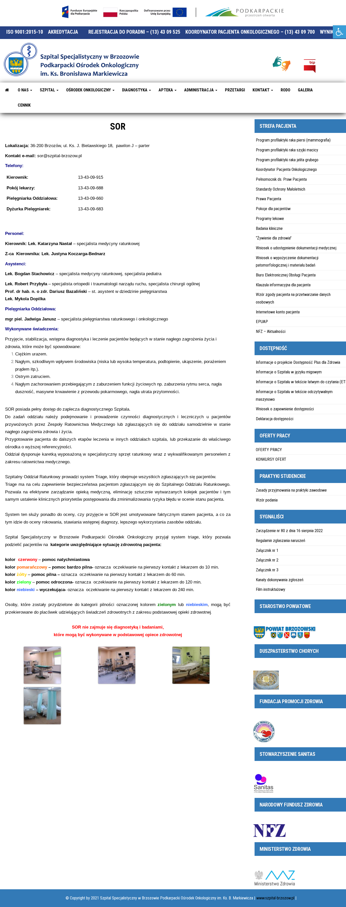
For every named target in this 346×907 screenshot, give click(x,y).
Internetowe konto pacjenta (278, 312)
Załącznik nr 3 (267, 570)
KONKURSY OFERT (271, 459)
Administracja (199, 90)
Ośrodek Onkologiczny (89, 90)
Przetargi (235, 90)
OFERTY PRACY (269, 449)
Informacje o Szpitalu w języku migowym (289, 372)
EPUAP (262, 321)
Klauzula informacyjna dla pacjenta (283, 285)
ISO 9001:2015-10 (24, 32)
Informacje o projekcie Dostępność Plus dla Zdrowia (298, 362)
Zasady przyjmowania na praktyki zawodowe (291, 490)
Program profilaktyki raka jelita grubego (287, 159)
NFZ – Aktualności (270, 331)
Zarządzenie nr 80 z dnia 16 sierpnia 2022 (289, 530)
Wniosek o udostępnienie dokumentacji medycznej (296, 248)
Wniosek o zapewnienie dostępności (285, 409)
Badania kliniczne (269, 228)
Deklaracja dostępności (274, 418)
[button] (339, 31)
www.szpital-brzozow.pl (275, 898)
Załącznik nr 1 (267, 550)
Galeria (305, 90)
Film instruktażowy (270, 589)
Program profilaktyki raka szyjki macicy (287, 150)
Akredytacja (63, 32)
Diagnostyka (135, 90)
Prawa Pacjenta (268, 198)
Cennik (24, 105)
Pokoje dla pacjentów (273, 208)
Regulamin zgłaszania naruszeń (280, 540)
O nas (24, 90)
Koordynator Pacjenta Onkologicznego (286, 169)
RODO (285, 90)
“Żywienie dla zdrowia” (274, 238)
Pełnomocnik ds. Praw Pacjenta (281, 179)
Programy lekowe (270, 218)
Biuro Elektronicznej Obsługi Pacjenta (286, 275)
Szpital (48, 90)
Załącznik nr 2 (267, 560)
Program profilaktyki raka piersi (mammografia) (293, 140)
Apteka (166, 90)
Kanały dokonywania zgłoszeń (279, 579)
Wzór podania (267, 500)
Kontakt (262, 90)
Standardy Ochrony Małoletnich (280, 189)
